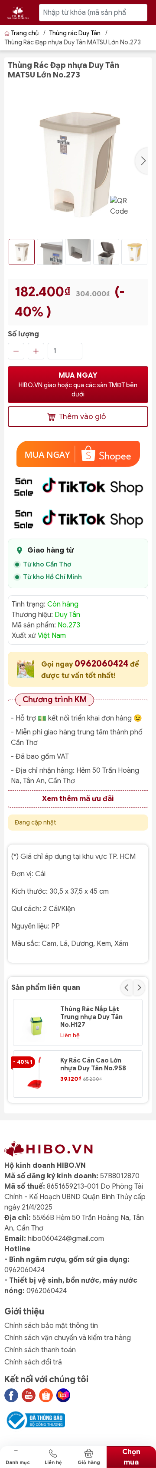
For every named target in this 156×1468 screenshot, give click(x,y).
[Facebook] (11, 1395)
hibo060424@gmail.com (66, 1238)
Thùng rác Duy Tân (75, 33)
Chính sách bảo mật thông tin (51, 1325)
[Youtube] (29, 1395)
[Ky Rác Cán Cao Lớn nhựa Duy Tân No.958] (36, 1073)
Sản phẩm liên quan (45, 987)
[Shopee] (46, 1395)
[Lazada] (63, 1395)
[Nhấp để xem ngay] (78, 454)
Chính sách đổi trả (33, 1362)
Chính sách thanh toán (40, 1350)
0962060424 (102, 663)
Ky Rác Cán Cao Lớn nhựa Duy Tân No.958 (93, 1064)
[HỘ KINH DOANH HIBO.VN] (18, 13)
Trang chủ (25, 33)
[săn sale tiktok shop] (78, 486)
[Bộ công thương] (34, 1420)
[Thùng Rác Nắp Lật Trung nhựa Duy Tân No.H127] (36, 1022)
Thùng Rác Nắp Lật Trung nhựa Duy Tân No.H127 (91, 1017)
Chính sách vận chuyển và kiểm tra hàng (67, 1338)
